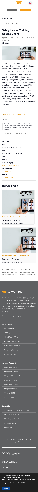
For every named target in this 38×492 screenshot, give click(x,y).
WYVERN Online (7, 177)
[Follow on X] (11, 453)
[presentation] (18, 202)
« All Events (7, 18)
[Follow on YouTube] (18, 453)
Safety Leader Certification (11, 165)
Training (7, 333)
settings (23, 482)
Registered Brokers (11, 384)
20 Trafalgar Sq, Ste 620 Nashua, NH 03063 (19, 410)
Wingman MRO (9, 393)
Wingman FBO (9, 397)
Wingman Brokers (10, 389)
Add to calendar (14, 115)
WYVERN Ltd (6, 171)
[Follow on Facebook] (3, 453)
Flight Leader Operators (12, 380)
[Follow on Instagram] (7, 453)
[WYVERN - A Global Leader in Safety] (19, 3)
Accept (6, 488)
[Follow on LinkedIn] (15, 453)
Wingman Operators (11, 372)
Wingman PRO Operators (13, 376)
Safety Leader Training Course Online (15, 217)
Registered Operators (11, 367)
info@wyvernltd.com (11, 423)
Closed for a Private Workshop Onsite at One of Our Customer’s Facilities (9, 272)
